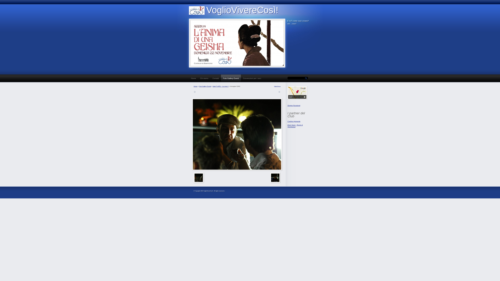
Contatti (216, 78)
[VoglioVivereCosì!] (197, 10)
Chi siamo (204, 78)
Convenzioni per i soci (252, 78)
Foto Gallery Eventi (231, 78)
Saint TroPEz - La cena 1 (221, 86)
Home (193, 78)
